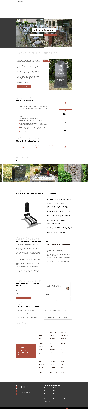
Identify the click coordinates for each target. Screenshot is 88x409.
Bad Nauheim (52, 352)
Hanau (39, 369)
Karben (51, 373)
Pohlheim (40, 341)
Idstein (39, 373)
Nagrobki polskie (66, 399)
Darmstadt (63, 358)
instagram (16, 388)
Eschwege (40, 362)
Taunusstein (52, 346)
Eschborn (62, 361)
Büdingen (62, 356)
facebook (16, 386)
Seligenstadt (63, 344)
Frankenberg (63, 362)
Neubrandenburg (56, 396)
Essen (64, 390)
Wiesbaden (40, 349)
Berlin (45, 395)
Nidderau (40, 338)
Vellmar (62, 346)
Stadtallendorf (40, 346)
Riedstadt (62, 341)
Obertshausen (63, 338)
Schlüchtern (40, 344)
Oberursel (40, 340)
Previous (74, 183)
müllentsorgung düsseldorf (25, 394)
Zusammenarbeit (36, 405)
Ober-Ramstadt (52, 338)
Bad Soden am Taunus (65, 352)
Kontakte (54, 1)
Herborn (40, 370)
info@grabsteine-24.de (24, 352)
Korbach (40, 332)
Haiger (62, 367)
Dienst (28, 1)
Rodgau (51, 343)
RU (71, 1)
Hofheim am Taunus (53, 372)
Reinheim (51, 341)
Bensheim (40, 356)
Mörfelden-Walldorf (64, 335)
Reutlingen (55, 399)
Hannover (64, 392)
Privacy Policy (18, 405)
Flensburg (46, 399)
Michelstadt (52, 335)
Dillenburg (62, 359)
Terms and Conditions (26, 405)
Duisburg (55, 393)
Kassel (62, 373)
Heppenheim (63, 369)
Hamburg (45, 387)
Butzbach (51, 358)
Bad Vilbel (40, 355)
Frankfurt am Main (41, 364)
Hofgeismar (40, 372)
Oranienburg (46, 398)
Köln (63, 387)
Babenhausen (40, 351)
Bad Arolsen (52, 351)
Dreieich (39, 361)
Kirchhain (51, 330)
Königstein (62, 330)
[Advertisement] (44, 10)
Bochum (64, 393)
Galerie (38, 1)
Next (85, 183)
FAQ (50, 1)
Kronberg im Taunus (53, 332)
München (55, 387)
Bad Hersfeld (63, 351)
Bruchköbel (52, 356)
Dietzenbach (52, 359)
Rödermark (40, 343)
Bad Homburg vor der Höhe (42, 353)
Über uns (33, 1)
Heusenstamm (52, 370)
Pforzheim (55, 395)
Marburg (40, 335)
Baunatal (62, 355)
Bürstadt (40, 358)
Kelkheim (40, 330)
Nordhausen (65, 396)
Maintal (62, 333)
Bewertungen (44, 1)
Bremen (45, 392)
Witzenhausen (52, 349)
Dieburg (39, 359)
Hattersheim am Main (53, 369)
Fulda (62, 364)
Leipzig (45, 390)
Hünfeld (62, 372)
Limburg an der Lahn (53, 333)
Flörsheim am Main (53, 362)
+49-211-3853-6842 (63, 1)
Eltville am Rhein (52, 361)
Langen (39, 333)
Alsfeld (62, 349)
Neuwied (64, 395)
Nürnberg (45, 393)
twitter (16, 394)
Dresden (54, 392)
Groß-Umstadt (52, 367)
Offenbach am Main (53, 340)
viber (16, 391)
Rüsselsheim (63, 343)
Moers (45, 396)
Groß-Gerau (40, 367)
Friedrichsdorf (52, 364)
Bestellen (23, 86)
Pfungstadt (63, 340)
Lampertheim (63, 332)
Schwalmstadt (52, 344)
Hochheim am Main (64, 370)
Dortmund (55, 390)
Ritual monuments (47, 401)
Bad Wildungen (52, 355)
